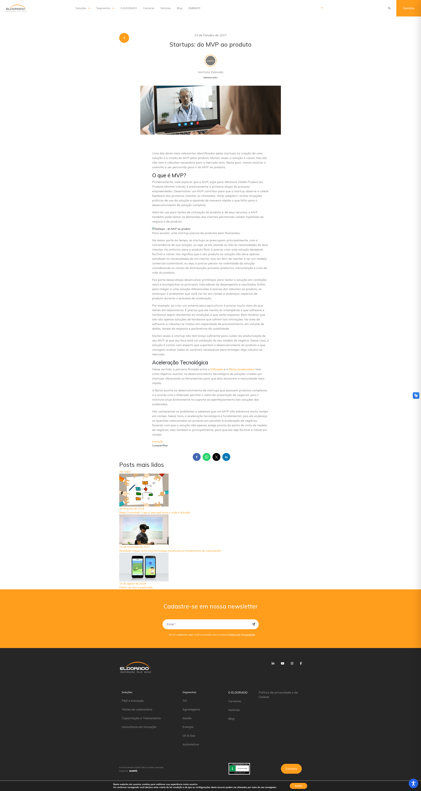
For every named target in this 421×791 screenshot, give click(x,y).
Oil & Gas (189, 735)
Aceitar (298, 785)
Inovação (157, 441)
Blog (179, 8)
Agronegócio (191, 709)
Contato (408, 8)
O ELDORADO (128, 8)
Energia (188, 727)
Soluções (80, 8)
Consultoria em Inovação (139, 727)
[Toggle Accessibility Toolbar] (413, 783)
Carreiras (148, 8)
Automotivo (191, 744)
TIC (185, 701)
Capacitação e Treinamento (141, 718)
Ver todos (125, 471)
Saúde (187, 718)
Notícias (166, 8)
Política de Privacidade (241, 634)
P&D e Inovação (133, 701)
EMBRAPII (194, 8)
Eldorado (216, 369)
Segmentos (103, 8)
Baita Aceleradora (242, 369)
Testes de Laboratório (137, 709)
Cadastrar (254, 624)
